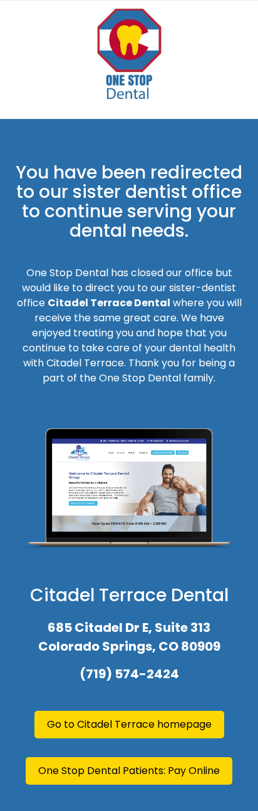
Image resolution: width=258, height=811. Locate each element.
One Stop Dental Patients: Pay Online (129, 770)
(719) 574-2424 (129, 674)
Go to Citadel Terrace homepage (129, 724)
